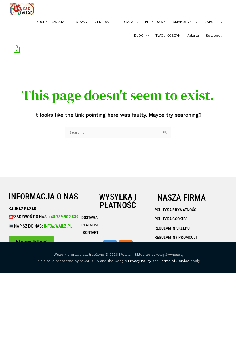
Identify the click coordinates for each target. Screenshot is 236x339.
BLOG (139, 36)
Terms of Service (174, 261)
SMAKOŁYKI (183, 22)
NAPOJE (211, 22)
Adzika (193, 36)
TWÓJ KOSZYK (167, 36)
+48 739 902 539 (63, 216)
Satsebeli (214, 36)
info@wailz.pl (58, 226)
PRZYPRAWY (155, 22)
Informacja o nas (43, 196)
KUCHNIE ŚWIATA (50, 22)
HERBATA (125, 22)
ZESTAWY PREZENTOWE (91, 22)
